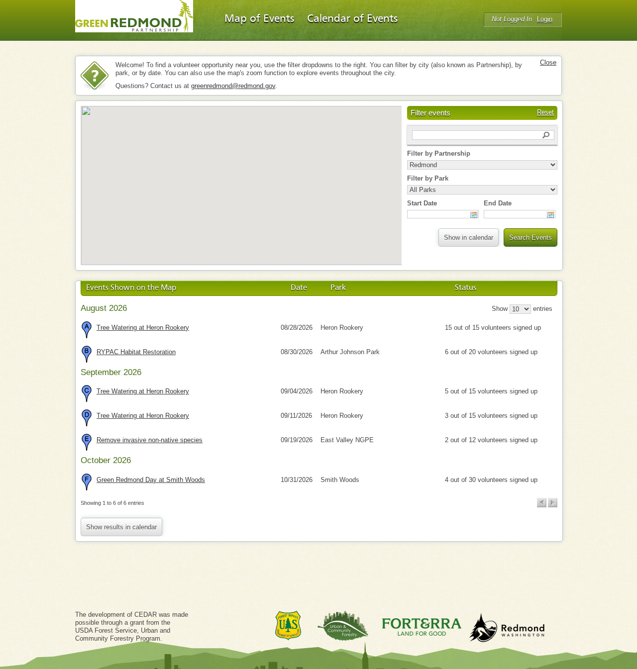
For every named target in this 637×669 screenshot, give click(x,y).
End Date (498, 203)
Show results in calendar (121, 527)
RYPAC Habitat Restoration (136, 352)
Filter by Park (427, 178)
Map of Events (259, 18)
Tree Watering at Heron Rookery (143, 327)
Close (548, 62)
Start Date (422, 203)
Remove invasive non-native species (150, 440)
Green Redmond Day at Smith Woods (151, 479)
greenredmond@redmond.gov (233, 86)
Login (544, 19)
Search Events (530, 237)
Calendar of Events (352, 18)
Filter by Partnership (438, 153)
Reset (545, 112)
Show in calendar (468, 237)
